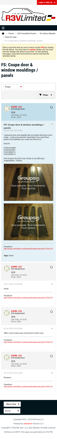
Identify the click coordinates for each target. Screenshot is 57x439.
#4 (52, 373)
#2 (52, 284)
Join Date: (15, 115)
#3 (52, 329)
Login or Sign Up (45, 2)
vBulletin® (28, 424)
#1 (52, 124)
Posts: (13, 117)
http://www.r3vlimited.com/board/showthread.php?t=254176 (28, 249)
